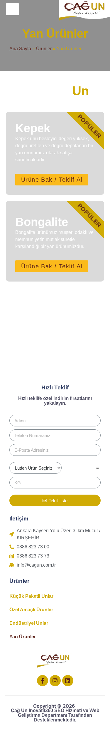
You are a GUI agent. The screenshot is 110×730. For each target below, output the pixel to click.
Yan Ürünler (22, 636)
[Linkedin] (67, 680)
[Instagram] (55, 680)
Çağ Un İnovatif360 (32, 710)
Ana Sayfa (20, 48)
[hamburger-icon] (12, 9)
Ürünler (44, 48)
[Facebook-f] (42, 680)
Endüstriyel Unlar (28, 623)
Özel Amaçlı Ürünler (31, 609)
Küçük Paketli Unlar (31, 596)
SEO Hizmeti (68, 710)
